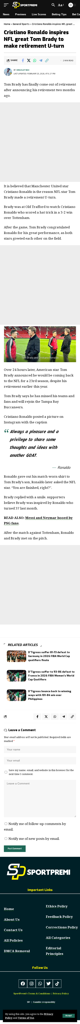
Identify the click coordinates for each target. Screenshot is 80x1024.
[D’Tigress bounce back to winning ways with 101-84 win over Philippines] (16, 695)
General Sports (21, 24)
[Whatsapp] (40, 983)
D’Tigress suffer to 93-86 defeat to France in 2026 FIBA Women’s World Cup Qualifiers (51, 675)
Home (7, 24)
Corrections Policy (62, 927)
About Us (12, 919)
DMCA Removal (17, 951)
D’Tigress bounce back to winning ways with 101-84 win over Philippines (49, 695)
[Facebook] (23, 983)
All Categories (58, 937)
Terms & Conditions (39, 993)
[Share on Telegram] (40, 60)
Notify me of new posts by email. (34, 838)
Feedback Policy (59, 916)
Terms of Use (26, 1017)
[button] (69, 1016)
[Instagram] (31, 983)
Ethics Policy (57, 906)
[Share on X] (28, 60)
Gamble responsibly (44, 1001)
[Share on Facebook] (22, 60)
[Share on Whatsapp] (34, 60)
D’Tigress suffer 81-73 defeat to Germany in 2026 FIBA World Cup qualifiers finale (49, 656)
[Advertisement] (40, 142)
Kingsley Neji (23, 70)
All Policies (13, 940)
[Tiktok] (57, 983)
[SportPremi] (25, 5)
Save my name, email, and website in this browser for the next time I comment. (41, 772)
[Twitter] (48, 983)
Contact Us (13, 930)
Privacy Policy (61, 993)
